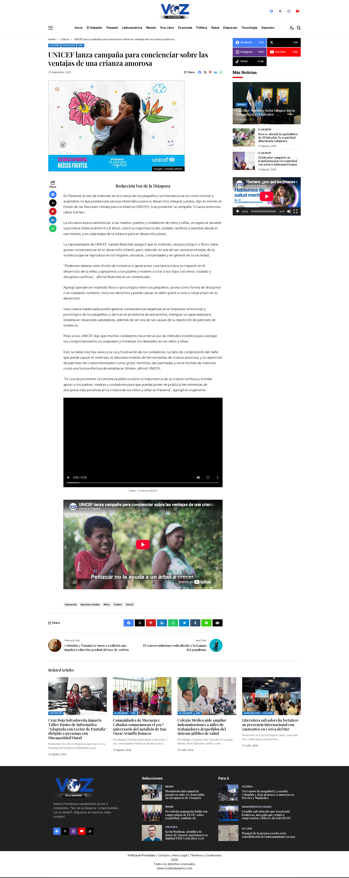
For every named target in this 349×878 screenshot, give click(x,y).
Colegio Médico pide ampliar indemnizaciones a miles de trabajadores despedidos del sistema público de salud (202, 727)
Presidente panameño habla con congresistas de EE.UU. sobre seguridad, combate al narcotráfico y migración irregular (186, 818)
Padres (118, 604)
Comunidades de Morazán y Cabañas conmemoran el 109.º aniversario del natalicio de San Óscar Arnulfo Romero (139, 727)
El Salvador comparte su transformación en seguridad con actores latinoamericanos (277, 161)
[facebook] (271, 11)
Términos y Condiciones (205, 855)
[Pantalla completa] (295, 211)
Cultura (64, 39)
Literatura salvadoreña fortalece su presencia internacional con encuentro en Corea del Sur (270, 724)
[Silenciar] (289, 211)
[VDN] (174, 11)
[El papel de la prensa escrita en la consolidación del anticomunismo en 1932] (228, 833)
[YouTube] (297, 11)
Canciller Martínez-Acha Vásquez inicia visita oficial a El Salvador (265, 112)
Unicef (129, 604)
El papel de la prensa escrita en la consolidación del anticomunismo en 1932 (268, 835)
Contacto (164, 855)
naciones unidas (90, 604)
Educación (71, 604)
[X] (280, 11)
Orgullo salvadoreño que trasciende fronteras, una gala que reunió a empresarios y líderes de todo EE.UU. (266, 814)
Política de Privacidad (141, 855)
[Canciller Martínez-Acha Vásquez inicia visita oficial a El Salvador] (267, 103)
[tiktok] (90, 831)
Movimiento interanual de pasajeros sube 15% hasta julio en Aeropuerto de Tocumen (184, 794)
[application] (267, 196)
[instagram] (288, 11)
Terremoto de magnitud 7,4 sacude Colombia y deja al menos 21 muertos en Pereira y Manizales (268, 794)
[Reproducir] (238, 211)
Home (52, 39)
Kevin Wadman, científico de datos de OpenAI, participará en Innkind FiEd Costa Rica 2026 (186, 835)
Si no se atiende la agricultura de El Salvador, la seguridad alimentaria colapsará (277, 137)
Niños (107, 604)
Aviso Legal (179, 855)
